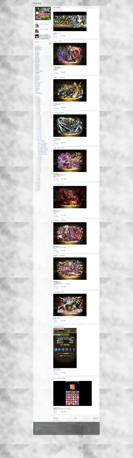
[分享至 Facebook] (64, 35)
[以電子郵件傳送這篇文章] (61, 35)
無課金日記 (58, 374)
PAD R (36, 63)
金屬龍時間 (37, 429)
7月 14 (39, 139)
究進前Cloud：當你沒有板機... (59, 77)
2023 (37, 101)
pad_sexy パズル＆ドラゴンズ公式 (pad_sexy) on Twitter (44, 425)
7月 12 (39, 157)
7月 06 (39, 165)
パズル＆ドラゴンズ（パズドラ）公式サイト (42, 424)
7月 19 (39, 132)
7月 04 (39, 168)
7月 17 (39, 135)
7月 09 (39, 161)
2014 (37, 188)
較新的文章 (55, 418)
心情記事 (36, 69)
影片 (56, 37)
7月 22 (39, 128)
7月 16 (39, 136)
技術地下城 (37, 78)
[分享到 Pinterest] (65, 35)
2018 (37, 182)
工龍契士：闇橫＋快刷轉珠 (59, 148)
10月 (38, 110)
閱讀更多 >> (55, 70)
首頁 (76, 418)
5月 (37, 175)
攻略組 (36, 57)
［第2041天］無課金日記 (58, 326)
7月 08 (39, 162)
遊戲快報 (36, 47)
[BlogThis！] (62, 35)
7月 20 (39, 131)
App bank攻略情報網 (38, 428)
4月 (37, 176)
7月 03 (39, 169)
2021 (37, 104)
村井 (36, 54)
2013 (37, 189)
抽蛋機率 (36, 53)
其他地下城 (37, 83)
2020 (37, 105)
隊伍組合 (36, 58)
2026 (37, 97)
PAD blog (37, 3)
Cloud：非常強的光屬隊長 (58, 112)
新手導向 (36, 59)
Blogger (74, 433)
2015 (37, 186)
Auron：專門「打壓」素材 (58, 184)
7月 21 (39, 129)
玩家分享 (36, 87)
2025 (37, 98)
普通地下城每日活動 (38, 93)
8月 (37, 113)
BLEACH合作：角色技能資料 (44, 24)
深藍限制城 (37, 89)
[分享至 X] (63, 35)
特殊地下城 (37, 64)
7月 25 (39, 124)
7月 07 (39, 164)
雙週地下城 (37, 62)
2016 (37, 185)
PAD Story (36, 92)
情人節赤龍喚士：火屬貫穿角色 (59, 220)
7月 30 (39, 117)
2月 (37, 179)
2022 (37, 102)
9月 (37, 112)
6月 (37, 174)
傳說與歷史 (37, 72)
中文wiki (36, 430)
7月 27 (39, 121)
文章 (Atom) (58, 420)
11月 (38, 109)
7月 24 (39, 125)
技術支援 (36, 79)
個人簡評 (36, 68)
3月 (37, 178)
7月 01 (39, 172)
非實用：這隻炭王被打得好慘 (59, 378)
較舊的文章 (95, 418)
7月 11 (39, 158)
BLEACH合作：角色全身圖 (43, 29)
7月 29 (39, 118)
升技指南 (36, 67)
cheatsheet (37, 84)
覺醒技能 (36, 77)
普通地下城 (37, 88)
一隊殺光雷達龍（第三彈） (59, 292)
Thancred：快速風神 (57, 41)
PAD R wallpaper (38, 82)
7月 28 (39, 120)
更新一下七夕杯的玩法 (58, 10)
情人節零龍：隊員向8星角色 (59, 255)
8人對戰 (36, 73)
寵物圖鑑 (57, 73)
